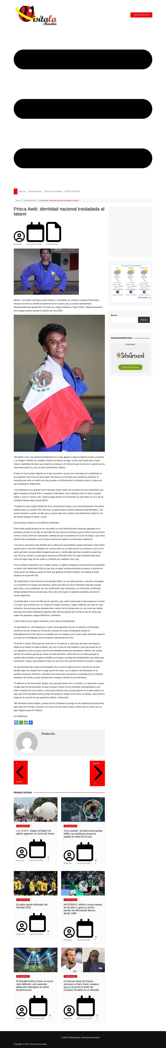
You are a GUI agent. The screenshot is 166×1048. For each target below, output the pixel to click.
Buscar (114, 315)
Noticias (22, 191)
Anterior (19, 782)
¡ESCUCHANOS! (72, 191)
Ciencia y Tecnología (53, 191)
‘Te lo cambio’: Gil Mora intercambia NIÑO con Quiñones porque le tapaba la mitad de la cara (83, 833)
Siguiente (96, 763)
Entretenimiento (35, 191)
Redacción (18, 244)
